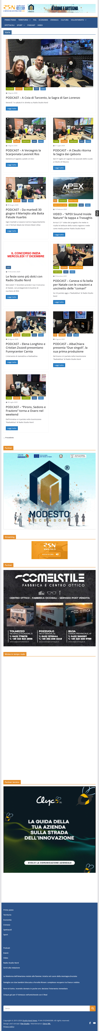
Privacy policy (8, 1026)
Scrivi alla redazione (11, 968)
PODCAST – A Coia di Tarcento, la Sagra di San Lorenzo (43, 98)
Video (40, 25)
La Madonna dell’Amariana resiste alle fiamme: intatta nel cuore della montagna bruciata (40, 976)
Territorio (23, 20)
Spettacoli (9, 25)
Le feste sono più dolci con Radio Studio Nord (24, 278)
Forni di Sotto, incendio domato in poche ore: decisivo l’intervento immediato (35, 988)
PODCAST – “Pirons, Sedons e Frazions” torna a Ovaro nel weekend (26, 410)
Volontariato (77, 20)
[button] (29, 20)
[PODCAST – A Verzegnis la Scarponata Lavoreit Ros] (26, 129)
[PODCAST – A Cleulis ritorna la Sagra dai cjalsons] (73, 129)
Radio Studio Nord (60, 205)
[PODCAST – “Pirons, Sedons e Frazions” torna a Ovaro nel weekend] (26, 385)
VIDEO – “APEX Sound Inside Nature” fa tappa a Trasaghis (72, 216)
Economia (43, 20)
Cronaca (54, 20)
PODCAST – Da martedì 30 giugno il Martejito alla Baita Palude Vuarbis (25, 213)
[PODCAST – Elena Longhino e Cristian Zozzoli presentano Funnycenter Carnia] (26, 322)
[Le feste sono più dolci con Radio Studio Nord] (26, 255)
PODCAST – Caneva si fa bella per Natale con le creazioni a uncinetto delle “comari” (73, 284)
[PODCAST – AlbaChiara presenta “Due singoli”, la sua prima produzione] (73, 322)
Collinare (10, 89)
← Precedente (8, 438)
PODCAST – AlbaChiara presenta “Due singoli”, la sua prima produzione (70, 347)
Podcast (31, 25)
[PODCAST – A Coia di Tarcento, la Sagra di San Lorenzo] (49, 63)
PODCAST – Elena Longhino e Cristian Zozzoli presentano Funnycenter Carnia (25, 347)
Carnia (9, 141)
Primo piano (10, 20)
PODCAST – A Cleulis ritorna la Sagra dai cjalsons (72, 152)
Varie (36, 89)
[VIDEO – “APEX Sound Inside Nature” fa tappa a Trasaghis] (73, 188)
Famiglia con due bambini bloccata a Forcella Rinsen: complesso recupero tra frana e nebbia (41, 982)
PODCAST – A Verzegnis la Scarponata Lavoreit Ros (23, 152)
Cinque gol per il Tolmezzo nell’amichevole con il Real (25, 995)
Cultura (64, 20)
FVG (34, 20)
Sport (19, 25)
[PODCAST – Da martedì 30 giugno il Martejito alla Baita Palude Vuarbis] (26, 188)
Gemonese (62, 201)
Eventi (5, 953)
